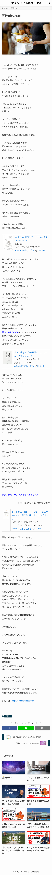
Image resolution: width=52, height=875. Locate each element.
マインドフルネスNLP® (26, 3)
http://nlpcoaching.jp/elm (23, 701)
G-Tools (41, 250)
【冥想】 (8, 716)
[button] (9, 728)
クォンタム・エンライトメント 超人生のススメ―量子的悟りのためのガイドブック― (30, 515)
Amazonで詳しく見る (25, 250)
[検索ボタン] (49, 3)
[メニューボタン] (3, 3)
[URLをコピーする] (42, 728)
